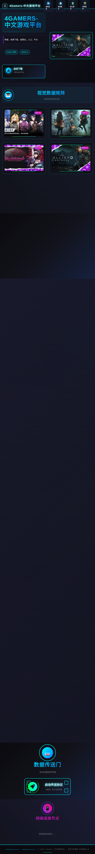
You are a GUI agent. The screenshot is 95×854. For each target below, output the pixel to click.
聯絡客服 (74, 717)
